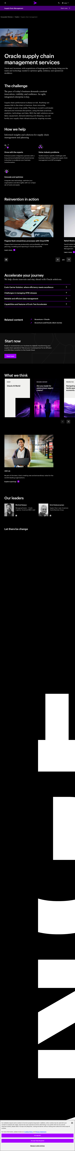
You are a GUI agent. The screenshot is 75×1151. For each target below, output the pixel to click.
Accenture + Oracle (42, 319)
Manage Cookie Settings (37, 1145)
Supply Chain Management (13, 8)
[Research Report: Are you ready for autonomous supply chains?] (47, 398)
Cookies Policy (28, 1131)
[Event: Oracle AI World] (17, 398)
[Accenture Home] (35, 3)
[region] (37, 1135)
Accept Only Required (37, 1140)
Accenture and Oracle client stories (48, 322)
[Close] (72, 1123)
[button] (10, 356)
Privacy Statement (41, 1131)
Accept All (37, 1135)
